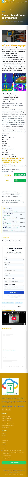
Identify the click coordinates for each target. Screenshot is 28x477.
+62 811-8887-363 (7, 455)
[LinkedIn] (3, 409)
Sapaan (5, 256)
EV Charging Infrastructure (8, 423)
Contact (4, 444)
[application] (14, 318)
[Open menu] (26, 1)
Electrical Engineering (7, 418)
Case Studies (5, 437)
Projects (4, 435)
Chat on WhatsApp (14, 462)
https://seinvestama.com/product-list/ (12, 196)
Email (5, 267)
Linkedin (6, 202)
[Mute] (22, 324)
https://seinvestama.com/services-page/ (12, 193)
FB (2, 202)
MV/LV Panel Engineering (7, 425)
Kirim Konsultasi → (14, 292)
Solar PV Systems (6, 416)
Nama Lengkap (7, 262)
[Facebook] (9, 409)
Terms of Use (15, 474)
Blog (6, 9)
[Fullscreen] (24, 324)
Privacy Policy (8, 474)
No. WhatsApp (7, 273)
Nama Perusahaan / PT (9, 278)
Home (3, 9)
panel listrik (19, 302)
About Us (4, 433)
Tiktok (22, 202)
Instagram (12, 202)
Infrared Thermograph (8, 302)
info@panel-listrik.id (7, 458)
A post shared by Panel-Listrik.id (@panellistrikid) (14, 366)
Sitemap (21, 474)
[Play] (3, 324)
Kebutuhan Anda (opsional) (9, 284)
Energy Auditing (5, 427)
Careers (4, 442)
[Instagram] (6, 409)
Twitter (18, 202)
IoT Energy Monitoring (7, 420)
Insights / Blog (5, 440)
